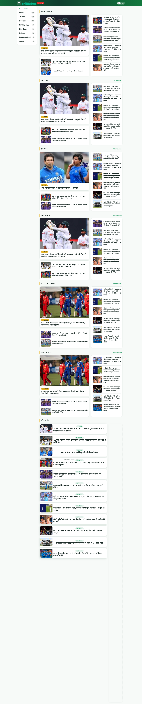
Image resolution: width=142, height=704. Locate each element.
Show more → (117, 80)
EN (123, 3)
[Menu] (19, 3)
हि (118, 3)
